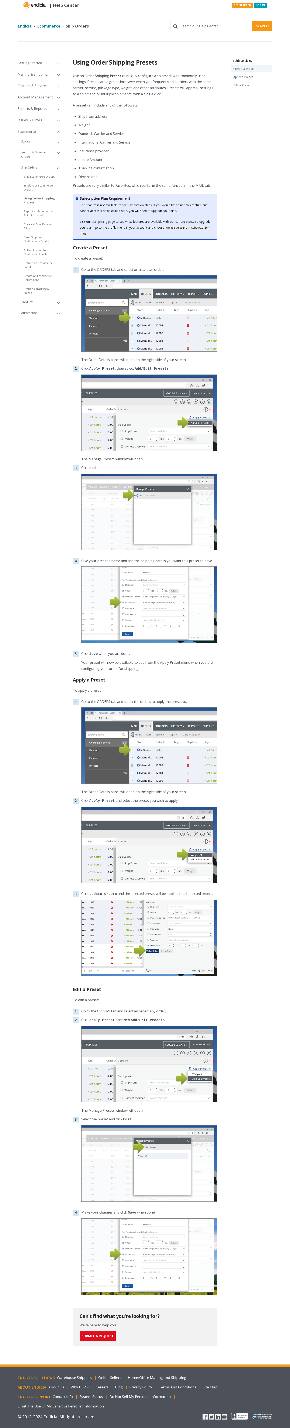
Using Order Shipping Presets (39, 200)
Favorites (122, 185)
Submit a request (98, 1336)
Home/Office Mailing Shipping (157, 1377)
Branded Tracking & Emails (36, 291)
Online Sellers (110, 1377)
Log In (260, 5)
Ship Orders (77, 26)
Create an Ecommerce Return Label (38, 278)
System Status (91, 1396)
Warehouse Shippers (75, 1377)
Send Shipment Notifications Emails (36, 239)
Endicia (25, 26)
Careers (102, 1387)
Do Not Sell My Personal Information (141, 1396)
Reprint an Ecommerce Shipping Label (38, 213)
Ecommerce (49, 26)
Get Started (242, 5)
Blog (119, 1387)
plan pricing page (103, 222)
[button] (38, 63)
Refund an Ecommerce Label (38, 265)
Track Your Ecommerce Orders (38, 188)
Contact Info (63, 1396)
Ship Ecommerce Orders (39, 176)
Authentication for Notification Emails (35, 252)
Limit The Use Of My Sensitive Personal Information (61, 1406)
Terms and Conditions (178, 1387)
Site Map (210, 1387)
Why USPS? (80, 1387)
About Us (56, 1387)
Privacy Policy (141, 1387)
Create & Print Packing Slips (38, 226)
